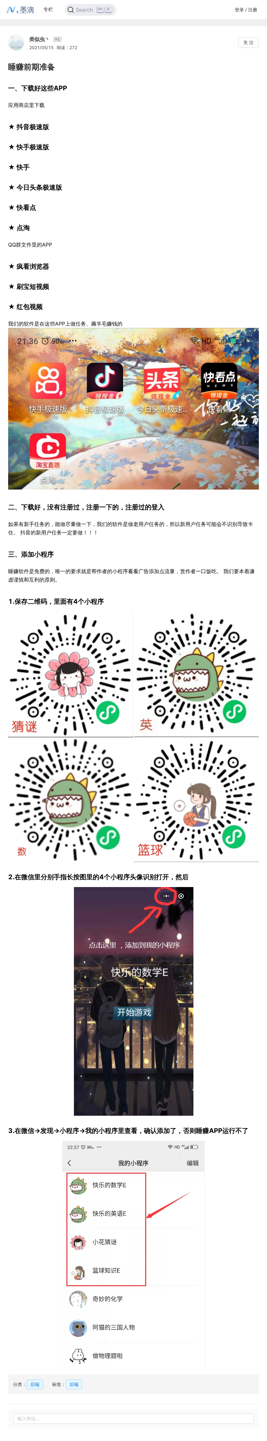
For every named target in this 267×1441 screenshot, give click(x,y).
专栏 (48, 9)
